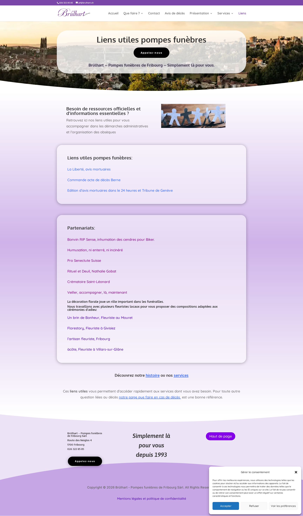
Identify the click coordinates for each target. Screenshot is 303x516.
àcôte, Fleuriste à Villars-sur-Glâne (95, 349)
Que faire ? (131, 13)
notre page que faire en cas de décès (150, 397)
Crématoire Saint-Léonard (88, 281)
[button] (296, 472)
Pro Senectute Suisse (84, 260)
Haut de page (220, 436)
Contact (154, 13)
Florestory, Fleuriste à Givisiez (91, 328)
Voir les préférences (283, 506)
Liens (242, 13)
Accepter (225, 506)
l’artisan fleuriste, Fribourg (88, 339)
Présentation (199, 13)
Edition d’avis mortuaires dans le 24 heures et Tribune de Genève (120, 190)
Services (223, 13)
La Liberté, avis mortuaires (88, 169)
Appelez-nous (152, 52)
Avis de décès (175, 13)
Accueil (113, 13)
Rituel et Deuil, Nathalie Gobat (91, 271)
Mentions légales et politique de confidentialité (151, 499)
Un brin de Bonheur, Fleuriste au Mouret (100, 317)
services (181, 375)
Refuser (254, 506)
